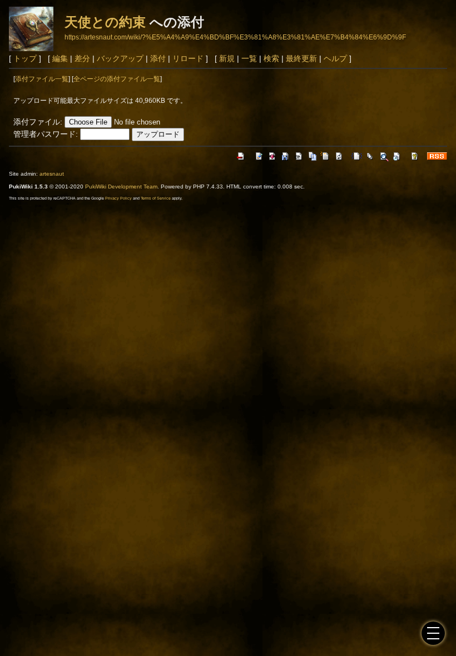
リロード (188, 58)
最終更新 (301, 58)
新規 (227, 58)
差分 (82, 58)
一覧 (249, 58)
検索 (271, 58)
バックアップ (120, 58)
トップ (25, 58)
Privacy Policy (118, 198)
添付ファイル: (37, 121)
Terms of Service (156, 198)
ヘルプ (335, 58)
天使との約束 (105, 21)
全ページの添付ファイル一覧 (116, 79)
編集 (60, 58)
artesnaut (51, 174)
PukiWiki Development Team (121, 186)
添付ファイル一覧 (41, 79)
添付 (158, 58)
